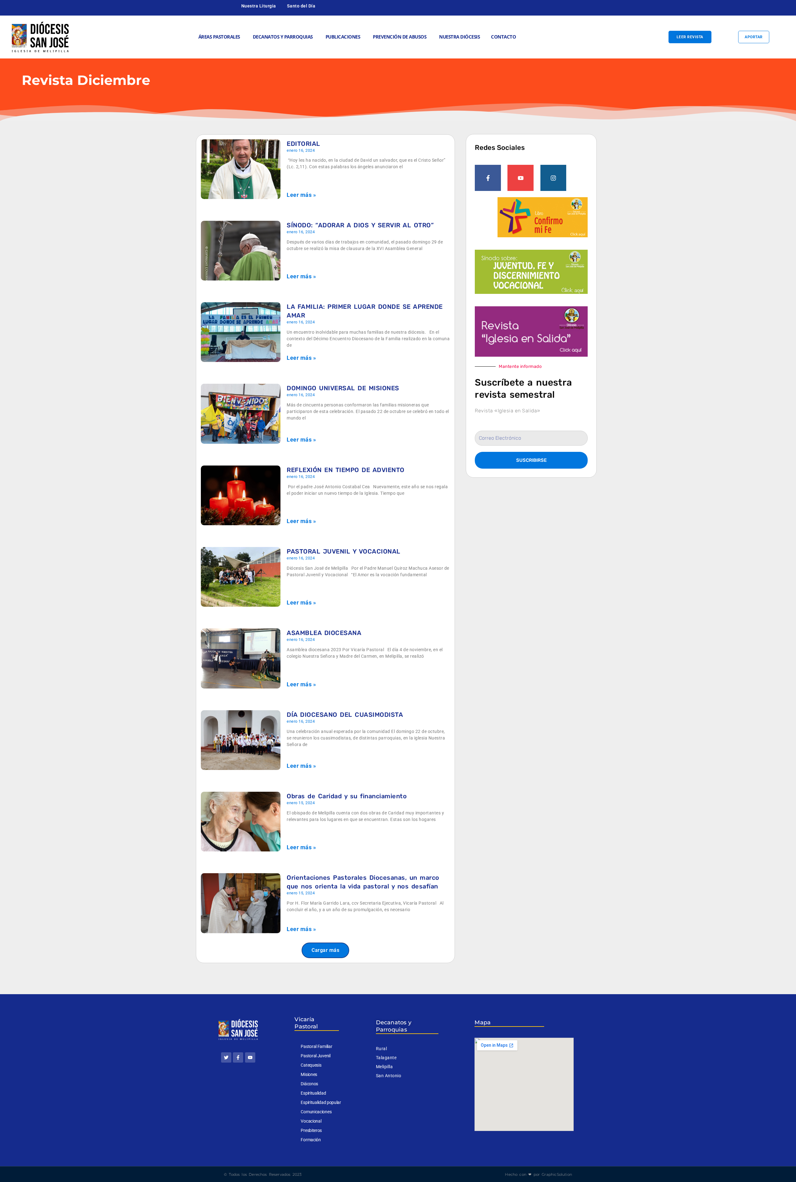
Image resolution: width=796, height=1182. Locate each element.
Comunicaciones (316, 1111)
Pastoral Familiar (316, 1046)
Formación (311, 1139)
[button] (325, 950)
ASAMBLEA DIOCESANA (324, 633)
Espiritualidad (313, 1093)
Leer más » (301, 195)
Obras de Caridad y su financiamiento (347, 796)
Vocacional (311, 1121)
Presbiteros (311, 1130)
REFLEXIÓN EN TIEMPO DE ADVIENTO (346, 470)
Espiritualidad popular (321, 1102)
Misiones (309, 1074)
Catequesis (311, 1065)
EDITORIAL (303, 143)
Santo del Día (301, 5)
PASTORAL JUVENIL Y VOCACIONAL (343, 551)
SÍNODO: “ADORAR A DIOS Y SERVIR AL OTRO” (360, 225)
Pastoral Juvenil (315, 1055)
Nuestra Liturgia (258, 5)
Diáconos (309, 1083)
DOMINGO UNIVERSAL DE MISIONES (343, 388)
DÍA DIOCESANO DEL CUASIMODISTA (345, 714)
